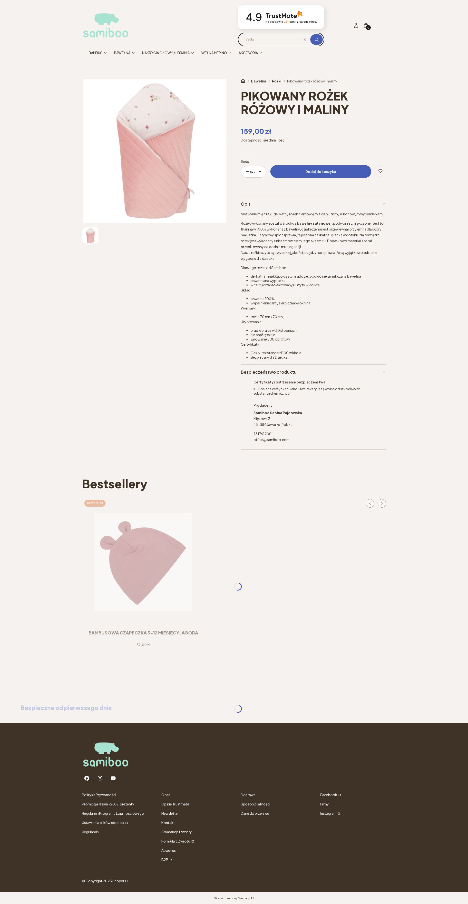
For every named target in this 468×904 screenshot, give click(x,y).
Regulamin (90, 832)
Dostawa (248, 795)
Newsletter (170, 813)
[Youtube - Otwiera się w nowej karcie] (113, 778)
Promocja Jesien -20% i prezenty (108, 804)
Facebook (329, 795)
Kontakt (168, 822)
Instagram (328, 813)
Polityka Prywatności (99, 795)
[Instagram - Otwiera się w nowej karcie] (100, 778)
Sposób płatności (255, 804)
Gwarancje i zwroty (176, 832)
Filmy (324, 804)
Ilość (245, 161)
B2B (165, 859)
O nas (165, 795)
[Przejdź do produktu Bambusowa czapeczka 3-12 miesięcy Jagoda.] (143, 562)
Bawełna (258, 81)
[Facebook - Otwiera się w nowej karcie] (87, 778)
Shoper (118, 881)
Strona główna (243, 81)
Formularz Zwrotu (176, 841)
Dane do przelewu (255, 813)
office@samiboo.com (272, 439)
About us (168, 850)
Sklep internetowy (232, 898)
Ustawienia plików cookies (103, 822)
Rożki (276, 81)
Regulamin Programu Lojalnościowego (113, 813)
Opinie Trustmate (175, 804)
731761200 (263, 434)
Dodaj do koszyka (320, 171)
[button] (316, 39)
